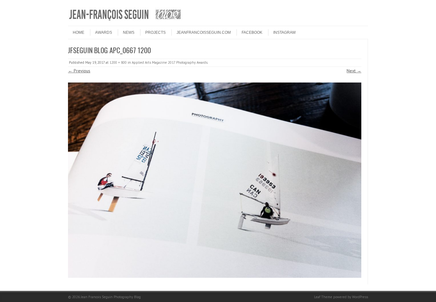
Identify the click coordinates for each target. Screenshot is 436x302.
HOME (78, 32)
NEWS (128, 32)
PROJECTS (155, 32)
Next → (354, 71)
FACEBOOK (252, 32)
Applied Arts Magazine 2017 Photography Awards (169, 62)
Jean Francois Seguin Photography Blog (111, 297)
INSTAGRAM (284, 32)
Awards (103, 32)
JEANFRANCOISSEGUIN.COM (204, 32)
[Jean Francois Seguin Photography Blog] (125, 20)
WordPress (360, 297)
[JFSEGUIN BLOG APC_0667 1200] (214, 180)
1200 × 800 (118, 62)
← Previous (79, 71)
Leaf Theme (323, 297)
